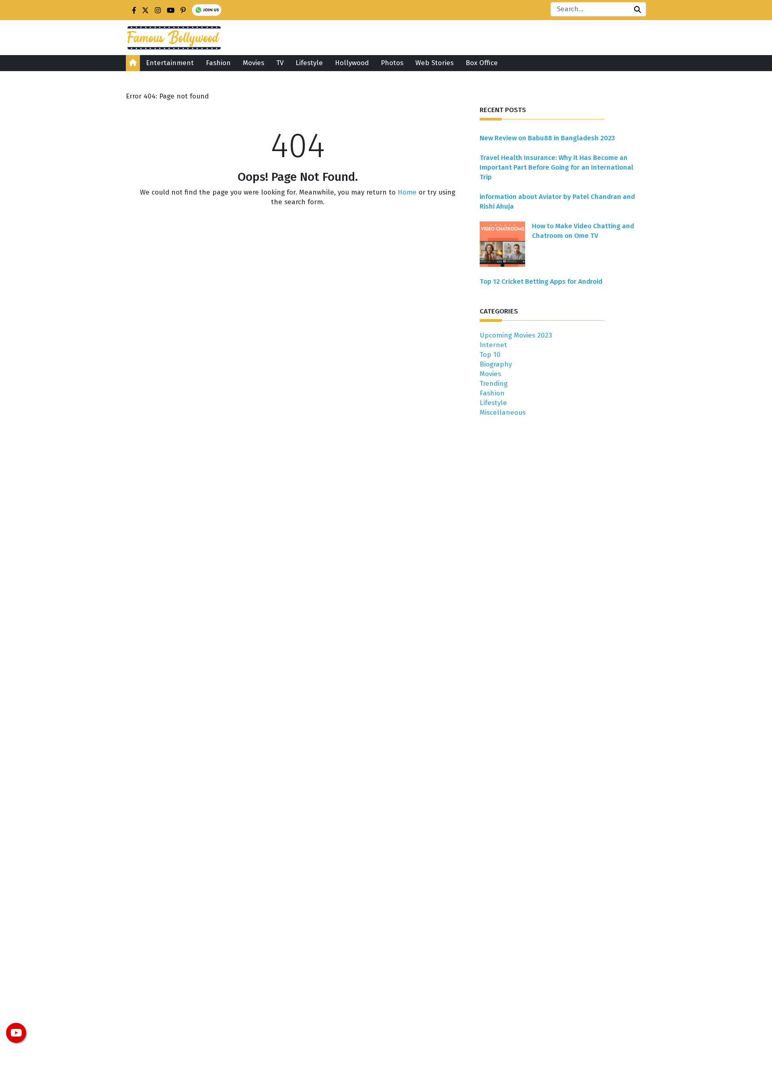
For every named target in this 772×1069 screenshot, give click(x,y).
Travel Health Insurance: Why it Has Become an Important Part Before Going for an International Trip (556, 167)
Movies (253, 63)
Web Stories (434, 63)
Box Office (482, 63)
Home (407, 192)
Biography (496, 364)
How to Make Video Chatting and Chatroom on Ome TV (583, 231)
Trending (493, 383)
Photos (392, 63)
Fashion (218, 63)
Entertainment (170, 63)
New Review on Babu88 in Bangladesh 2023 (547, 138)
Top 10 (490, 354)
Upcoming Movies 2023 (516, 335)
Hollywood (352, 63)
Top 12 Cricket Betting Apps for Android (541, 281)
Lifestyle (309, 63)
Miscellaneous (503, 412)
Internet (493, 345)
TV (279, 63)
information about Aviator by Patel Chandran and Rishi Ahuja (557, 202)
